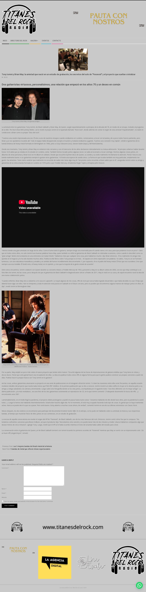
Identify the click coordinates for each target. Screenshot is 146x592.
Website (4, 497)
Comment (5, 468)
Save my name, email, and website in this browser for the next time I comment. (28, 501)
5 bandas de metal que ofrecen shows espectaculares (30, 449)
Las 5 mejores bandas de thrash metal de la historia (32, 446)
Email (4, 493)
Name (4, 489)
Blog (6, 77)
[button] (139, 585)
